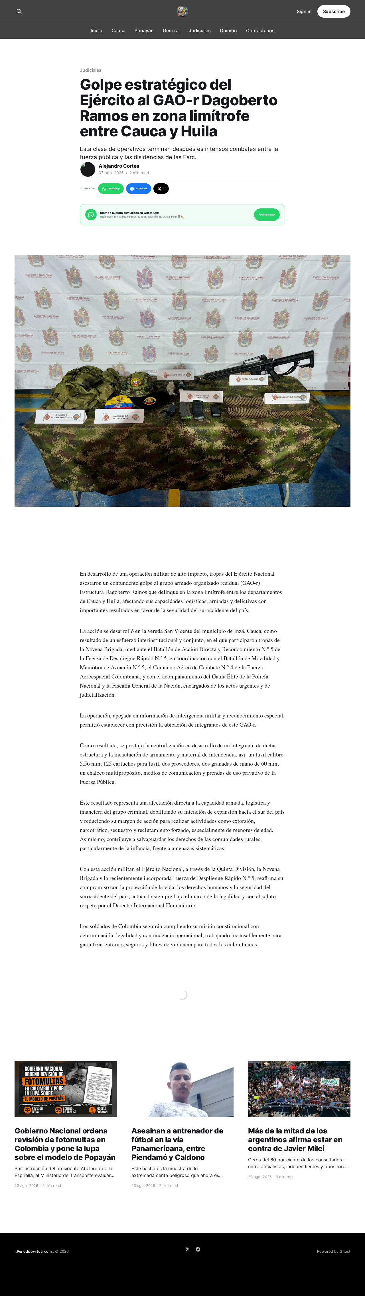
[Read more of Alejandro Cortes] (88, 169)
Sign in (304, 11)
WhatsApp (114, 188)
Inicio (96, 30)
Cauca (118, 30)
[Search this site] (19, 11)
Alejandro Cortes (119, 166)
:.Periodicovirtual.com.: (34, 1251)
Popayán (144, 30)
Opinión (228, 30)
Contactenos (260, 30)
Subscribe (334, 11)
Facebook (141, 188)
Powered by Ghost (333, 1251)
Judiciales (200, 30)
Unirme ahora (267, 214)
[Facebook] (198, 1249)
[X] (187, 1249)
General (171, 30)
